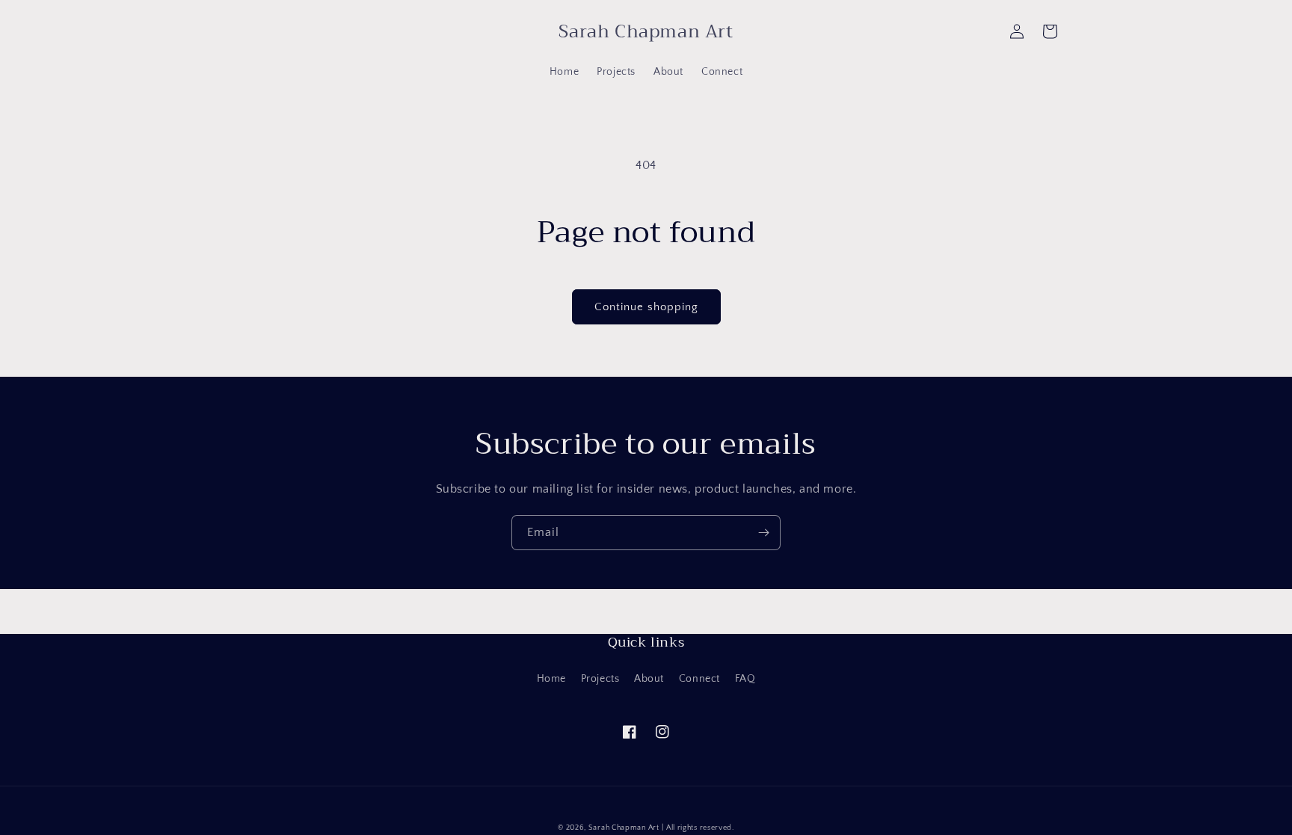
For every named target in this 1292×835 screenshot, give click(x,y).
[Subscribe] (763, 532)
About (649, 679)
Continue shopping (646, 307)
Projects (600, 679)
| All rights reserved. (697, 828)
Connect (699, 679)
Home (551, 679)
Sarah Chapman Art (623, 828)
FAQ (745, 679)
